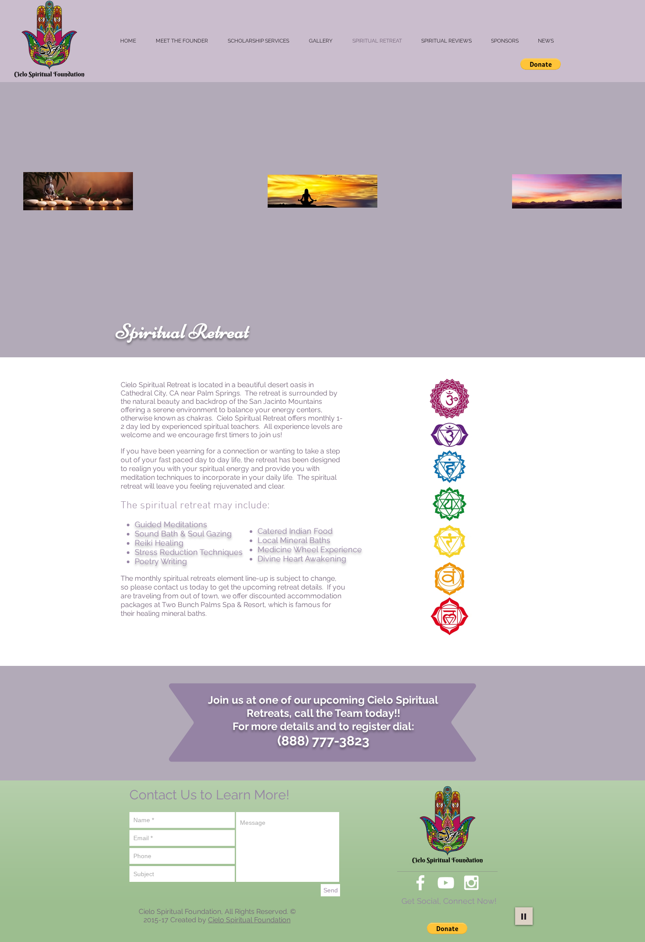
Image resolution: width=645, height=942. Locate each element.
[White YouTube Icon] (446, 883)
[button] (540, 64)
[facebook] (420, 883)
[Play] (524, 916)
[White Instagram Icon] (471, 883)
